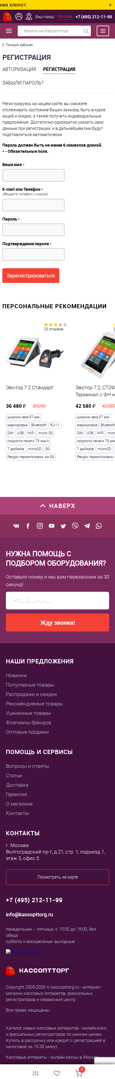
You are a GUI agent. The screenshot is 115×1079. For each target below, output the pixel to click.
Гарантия (16, 794)
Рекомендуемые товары (34, 704)
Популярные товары (30, 685)
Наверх (62, 506)
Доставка (17, 785)
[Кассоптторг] (7, 16)
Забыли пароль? (22, 83)
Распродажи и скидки (31, 694)
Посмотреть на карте (57, 877)
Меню (100, 31)
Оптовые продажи (27, 732)
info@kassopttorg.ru (29, 914)
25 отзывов (53, 329)
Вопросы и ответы (27, 766)
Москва (65, 16)
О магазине (19, 804)
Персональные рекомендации (54, 306)
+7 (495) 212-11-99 (93, 16)
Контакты (17, 813)
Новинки (16, 675)
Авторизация (19, 69)
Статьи (14, 775)
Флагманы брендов (28, 722)
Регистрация (59, 69)
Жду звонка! (57, 622)
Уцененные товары (28, 713)
